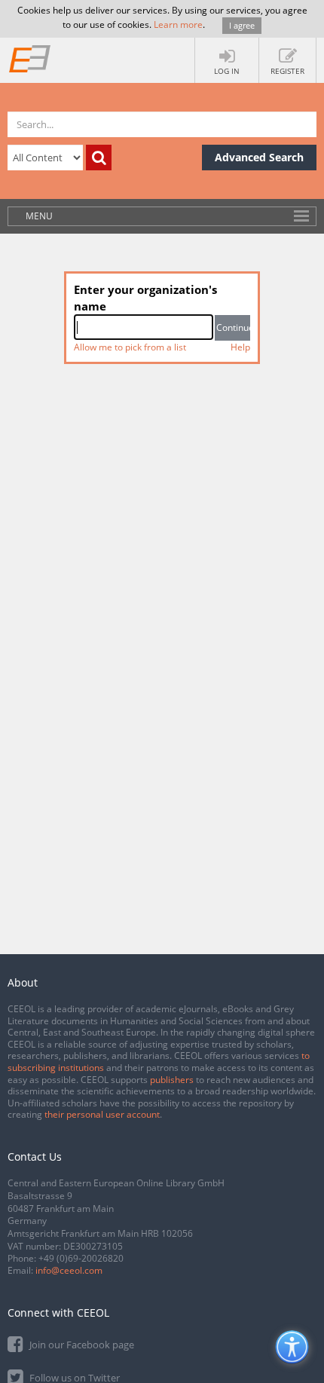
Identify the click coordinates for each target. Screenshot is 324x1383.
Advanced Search (259, 157)
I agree (242, 25)
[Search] (99, 157)
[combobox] (143, 327)
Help (240, 347)
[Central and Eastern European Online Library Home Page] (30, 58)
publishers (172, 1079)
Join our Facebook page (80, 1344)
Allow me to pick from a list (130, 347)
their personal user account (102, 1114)
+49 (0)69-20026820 (81, 1258)
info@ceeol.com (68, 1270)
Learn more (178, 24)
